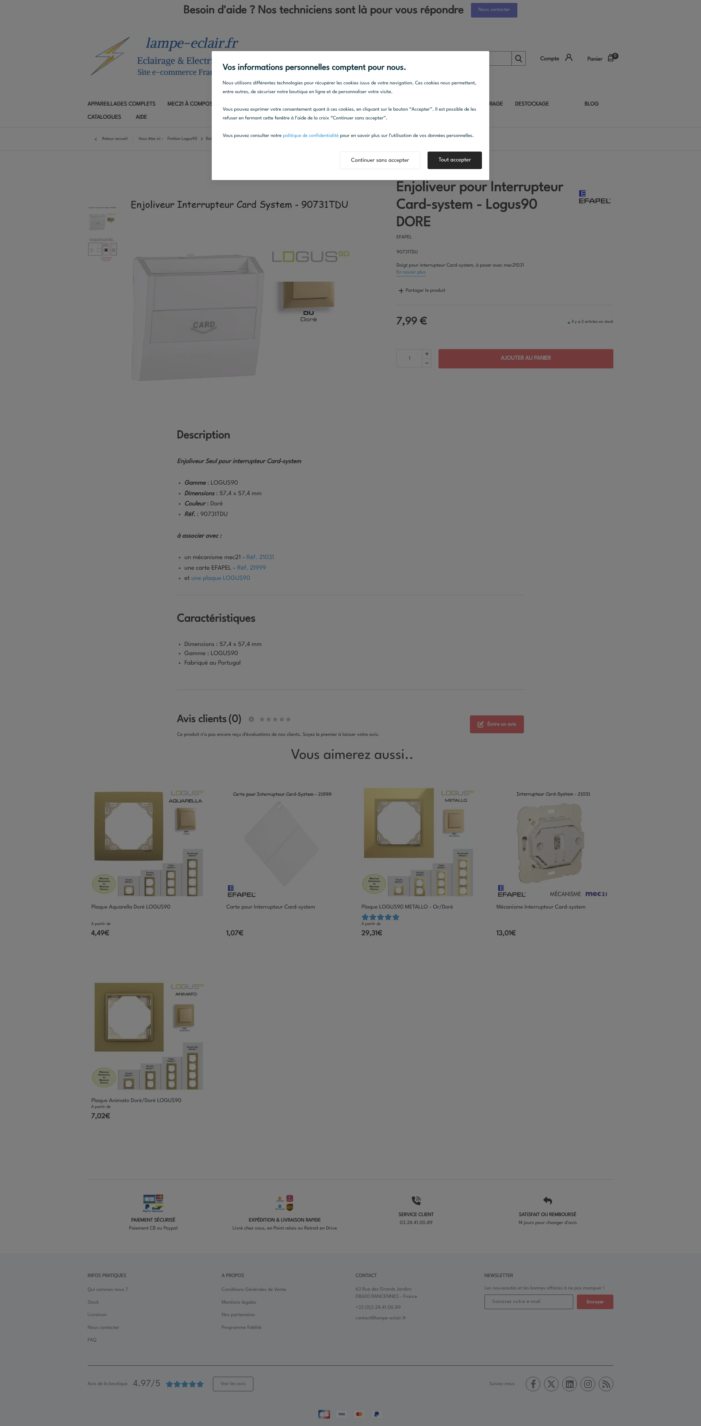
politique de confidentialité (311, 136)
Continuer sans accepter (380, 160)
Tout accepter (454, 160)
